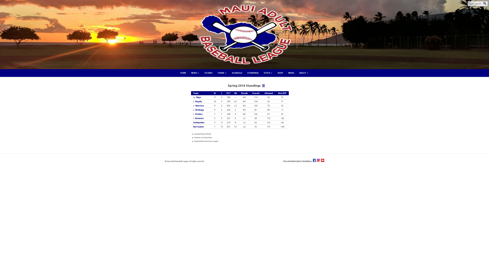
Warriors (199, 106)
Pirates (198, 114)
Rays (198, 97)
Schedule (237, 73)
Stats (267, 73)
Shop (280, 73)
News (194, 73)
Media (291, 73)
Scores (208, 73)
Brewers (199, 118)
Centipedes (198, 122)
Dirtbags (199, 110)
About (302, 73)
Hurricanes (198, 127)
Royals (198, 101)
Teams (221, 73)
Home (183, 73)
